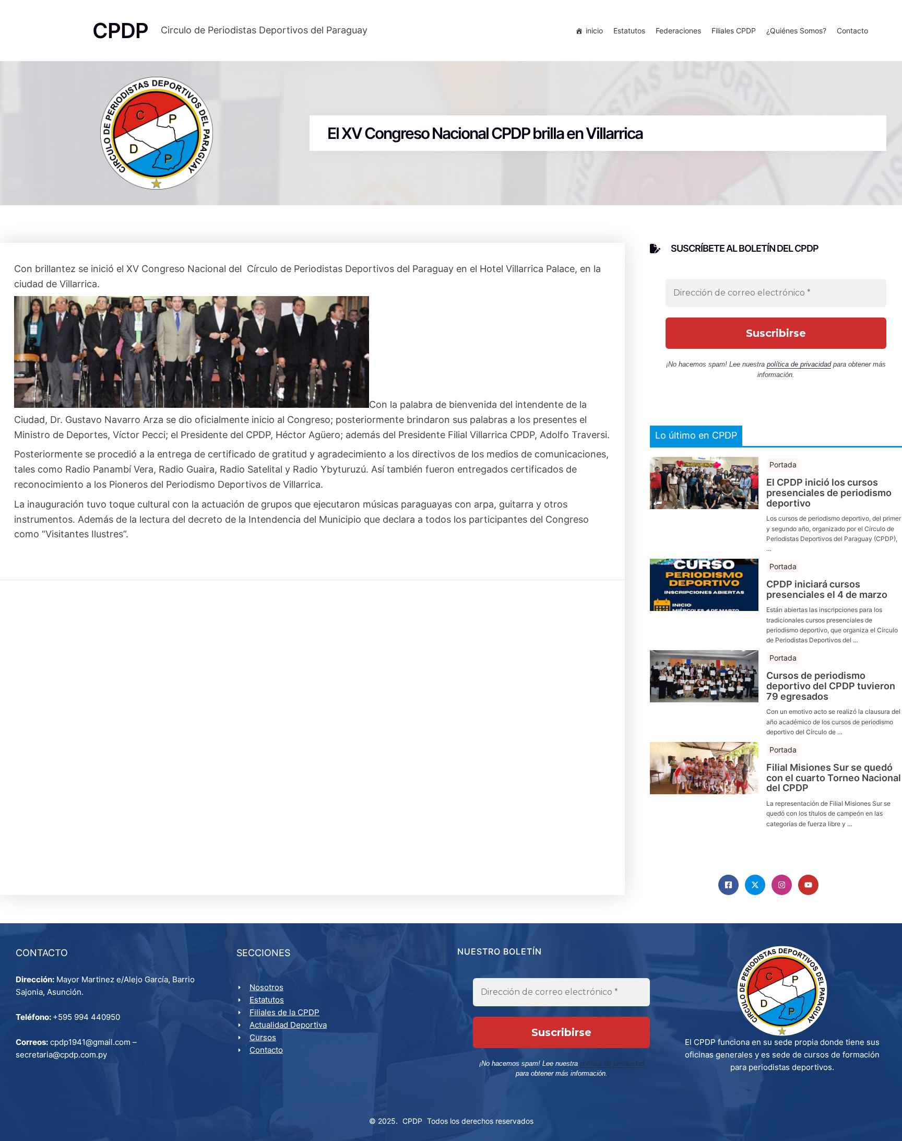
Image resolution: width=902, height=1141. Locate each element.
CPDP (412, 1120)
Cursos (263, 1037)
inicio (594, 30)
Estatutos (629, 30)
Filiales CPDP (733, 30)
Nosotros (266, 987)
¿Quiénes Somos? (796, 30)
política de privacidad (799, 364)
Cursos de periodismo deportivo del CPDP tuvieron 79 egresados (830, 686)
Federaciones (678, 30)
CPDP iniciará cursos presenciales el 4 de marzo (826, 589)
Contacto (852, 30)
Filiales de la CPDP (284, 1012)
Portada (783, 464)
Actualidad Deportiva (288, 1025)
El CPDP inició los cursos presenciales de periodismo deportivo (829, 492)
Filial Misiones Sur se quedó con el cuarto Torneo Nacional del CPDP (833, 777)
